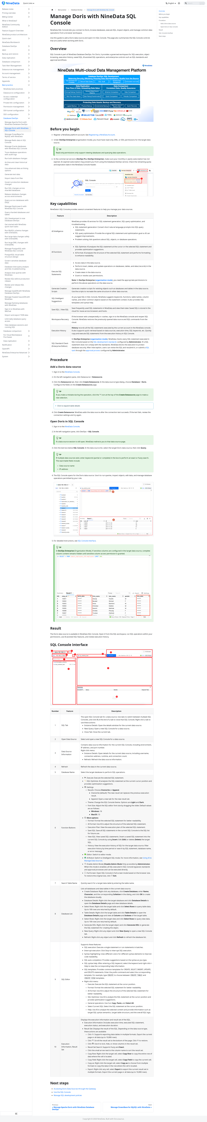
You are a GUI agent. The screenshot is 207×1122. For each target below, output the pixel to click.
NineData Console (72, 372)
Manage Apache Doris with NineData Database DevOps (16, 123)
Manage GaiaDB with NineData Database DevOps (17, 292)
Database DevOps (9, 46)
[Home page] (52, 10)
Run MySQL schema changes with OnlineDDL (16, 231)
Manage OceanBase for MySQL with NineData (14, 135)
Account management (11, 73)
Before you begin (164, 14)
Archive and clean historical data (16, 163)
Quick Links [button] (28, 3)
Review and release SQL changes (14, 286)
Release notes (7, 9)
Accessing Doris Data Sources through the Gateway (75, 1089)
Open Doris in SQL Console (169, 27)
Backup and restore (10, 54)
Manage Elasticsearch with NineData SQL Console (16, 207)
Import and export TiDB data (16, 315)
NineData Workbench (11, 42)
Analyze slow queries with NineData (15, 274)
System (5, 356)
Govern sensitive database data (15, 261)
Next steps (162, 36)
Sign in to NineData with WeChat (14, 310)
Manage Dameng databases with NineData (16, 304)
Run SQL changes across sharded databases (15, 189)
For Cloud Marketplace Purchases (12, 336)
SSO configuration (10, 114)
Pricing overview (9, 13)
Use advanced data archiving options (16, 169)
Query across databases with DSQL (16, 201)
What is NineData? (9, 21)
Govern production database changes (16, 183)
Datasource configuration (14, 93)
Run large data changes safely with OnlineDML (17, 237)
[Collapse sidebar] (16, 1113)
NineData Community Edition (11, 25)
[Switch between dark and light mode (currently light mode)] (179, 3)
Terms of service (9, 77)
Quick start (6, 38)
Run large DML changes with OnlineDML (16, 243)
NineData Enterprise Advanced (14, 352)
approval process (93, 350)
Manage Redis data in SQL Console (15, 141)
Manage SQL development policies (68, 1095)
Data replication (8, 58)
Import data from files (14, 178)
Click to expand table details (68, 406)
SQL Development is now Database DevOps (15, 219)
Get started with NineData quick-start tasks (15, 225)
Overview (162, 11)
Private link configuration (13, 103)
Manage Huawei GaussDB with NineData (17, 298)
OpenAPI (5, 349)
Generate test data (12, 174)
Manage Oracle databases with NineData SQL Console (16, 147)
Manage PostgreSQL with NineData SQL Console (15, 249)
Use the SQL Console (62, 1092)
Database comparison (11, 62)
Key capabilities (164, 17)
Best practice (7, 85)
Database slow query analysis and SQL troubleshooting (17, 268)
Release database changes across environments (15, 195)
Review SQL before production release (17, 280)
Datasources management (13, 69)
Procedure (162, 20)
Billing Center (7, 17)
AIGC (4, 50)
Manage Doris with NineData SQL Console (16, 129)
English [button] (171, 3)
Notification (7, 345)
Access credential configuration (10, 97)
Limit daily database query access (15, 320)
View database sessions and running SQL (16, 326)
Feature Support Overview (13, 30)
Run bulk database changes (16, 158)
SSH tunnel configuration (13, 110)
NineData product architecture (14, 34)
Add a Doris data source (168, 23)
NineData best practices (13, 89)
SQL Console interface (87, 541)
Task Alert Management (12, 65)
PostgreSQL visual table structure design (14, 255)
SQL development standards (105, 342)
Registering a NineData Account (102, 135)
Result (161, 30)
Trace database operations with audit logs (16, 153)
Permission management (13, 106)
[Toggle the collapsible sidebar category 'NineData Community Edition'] (29, 25)
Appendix (6, 81)
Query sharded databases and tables (17, 213)
